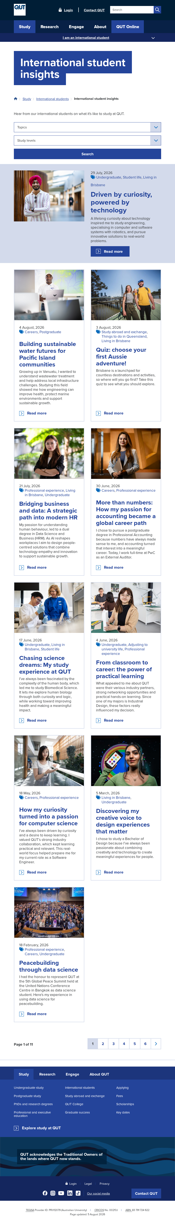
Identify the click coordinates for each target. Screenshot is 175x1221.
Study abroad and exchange (124, 331)
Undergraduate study (29, 1087)
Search (87, 154)
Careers (31, 331)
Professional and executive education (32, 1114)
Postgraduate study (27, 1096)
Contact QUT (146, 1193)
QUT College (74, 1104)
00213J (113, 1210)
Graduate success (77, 1112)
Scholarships (125, 1104)
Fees (119, 1096)
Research (47, 1074)
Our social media (98, 1193)
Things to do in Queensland (124, 336)
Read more (117, 253)
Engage (72, 1074)
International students (52, 98)
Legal (88, 1183)
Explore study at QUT (41, 1128)
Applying (122, 1087)
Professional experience (44, 490)
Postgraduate (50, 331)
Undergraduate (108, 177)
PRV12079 (55, 1210)
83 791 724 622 (140, 1210)
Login (68, 9)
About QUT (99, 1074)
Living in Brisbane (116, 340)
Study (27, 98)
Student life (132, 177)
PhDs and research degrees (33, 1104)
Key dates (123, 1112)
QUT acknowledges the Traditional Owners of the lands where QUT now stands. (61, 1156)
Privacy (104, 1183)
